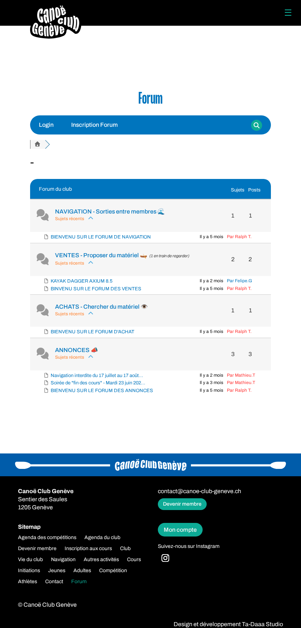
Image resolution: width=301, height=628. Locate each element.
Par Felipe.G (239, 280)
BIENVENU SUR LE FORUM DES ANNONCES (102, 390)
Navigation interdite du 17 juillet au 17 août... (97, 375)
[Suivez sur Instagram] (165, 558)
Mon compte (180, 530)
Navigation (63, 559)
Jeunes (56, 570)
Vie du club (30, 559)
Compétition (113, 570)
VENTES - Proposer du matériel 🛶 (101, 255)
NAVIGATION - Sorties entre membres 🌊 (110, 211)
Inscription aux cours (88, 548)
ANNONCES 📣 (76, 350)
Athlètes (27, 581)
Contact (54, 581)
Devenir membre (182, 504)
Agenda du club (102, 537)
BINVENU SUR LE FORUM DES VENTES (96, 288)
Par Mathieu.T (241, 375)
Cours (134, 559)
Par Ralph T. (239, 236)
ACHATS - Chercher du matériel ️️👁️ (101, 307)
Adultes (82, 570)
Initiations (29, 570)
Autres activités (101, 559)
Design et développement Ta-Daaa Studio (228, 624)
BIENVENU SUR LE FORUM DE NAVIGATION (101, 237)
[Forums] (37, 144)
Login (46, 125)
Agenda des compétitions (47, 537)
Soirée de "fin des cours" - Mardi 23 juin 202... (98, 382)
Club (125, 548)
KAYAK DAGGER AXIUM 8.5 (81, 281)
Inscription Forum (94, 125)
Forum (79, 581)
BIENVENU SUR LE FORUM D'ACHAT (92, 331)
